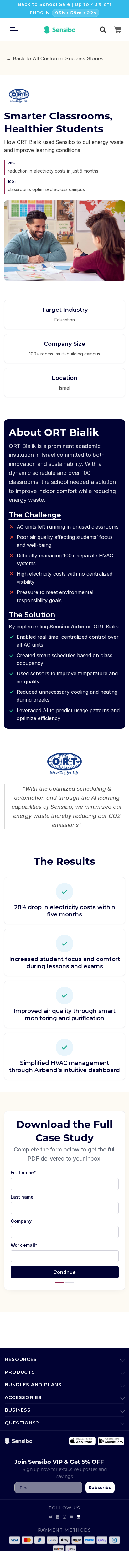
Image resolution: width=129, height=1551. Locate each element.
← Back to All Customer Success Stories (54, 58)
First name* (23, 1172)
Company (21, 1221)
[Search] (103, 29)
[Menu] (16, 29)
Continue (64, 1272)
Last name (22, 1197)
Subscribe (100, 1487)
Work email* (24, 1245)
